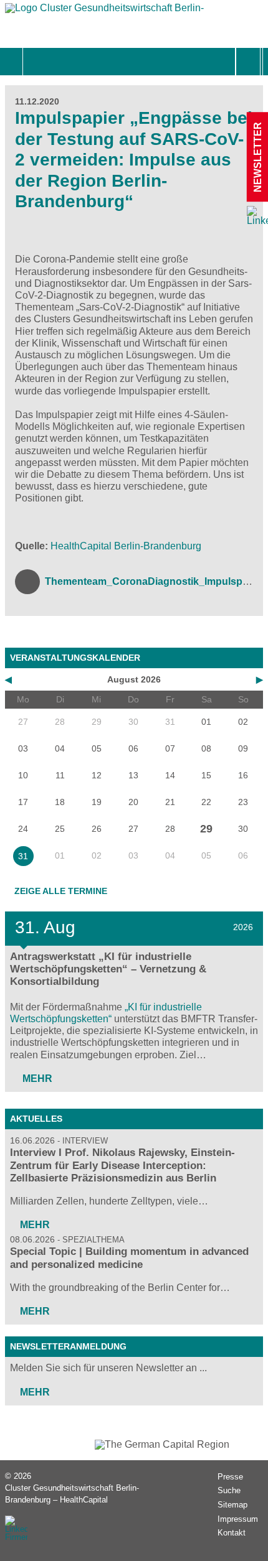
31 (23, 856)
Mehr (36, 1078)
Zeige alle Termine (60, 891)
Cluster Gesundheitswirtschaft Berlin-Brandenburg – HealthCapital (72, 1493)
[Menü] (36, 61)
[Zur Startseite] (104, 11)
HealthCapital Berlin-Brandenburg (125, 546)
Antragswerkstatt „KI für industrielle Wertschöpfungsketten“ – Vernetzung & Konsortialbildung (108, 969)
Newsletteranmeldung (68, 1346)
